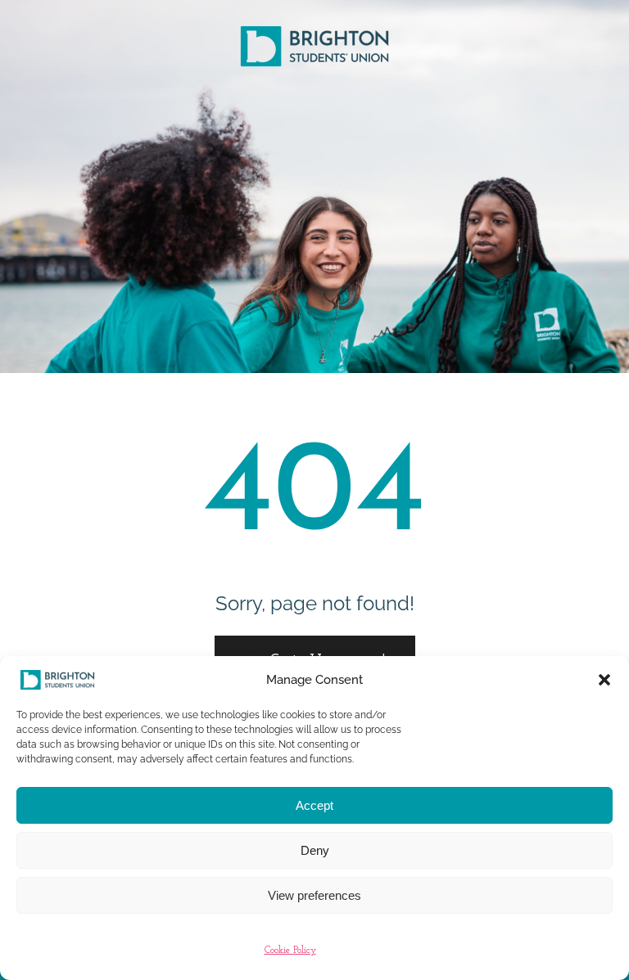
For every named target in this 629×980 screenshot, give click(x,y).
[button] (604, 680)
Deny (315, 850)
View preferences (314, 895)
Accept (314, 805)
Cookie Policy (290, 950)
